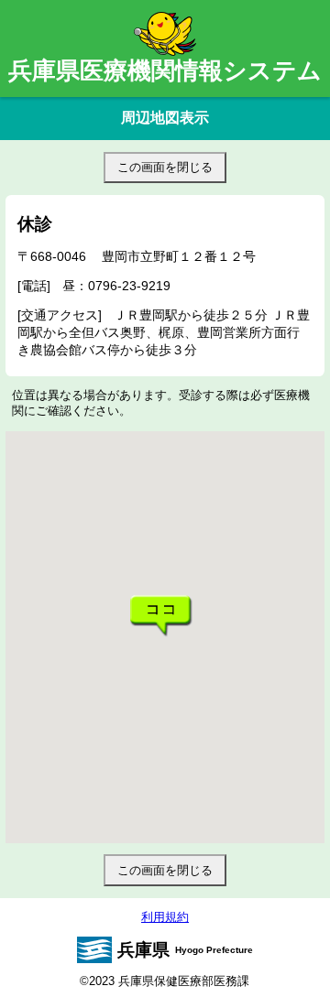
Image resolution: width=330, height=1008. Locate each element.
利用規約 (165, 917)
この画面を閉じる (165, 167)
